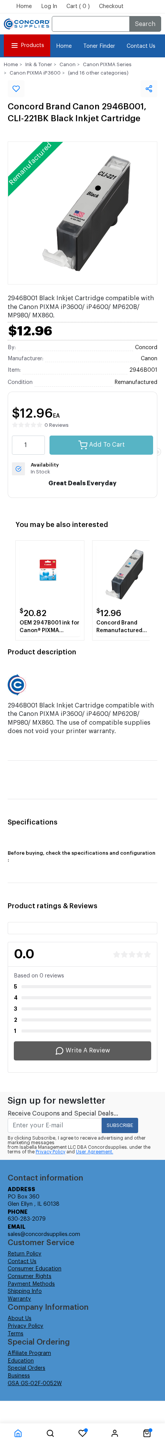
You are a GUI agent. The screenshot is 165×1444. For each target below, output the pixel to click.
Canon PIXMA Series (107, 64)
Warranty (19, 1299)
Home (24, 6)
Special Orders (26, 1368)
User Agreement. (94, 1152)
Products (32, 45)
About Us (19, 1318)
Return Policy (24, 1254)
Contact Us (141, 46)
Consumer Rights (29, 1276)
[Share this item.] (148, 88)
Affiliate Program (29, 1353)
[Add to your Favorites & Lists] (16, 88)
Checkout (111, 6)
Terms (15, 1334)
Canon (67, 64)
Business (19, 1376)
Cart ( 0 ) (78, 6)
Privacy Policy (50, 1152)
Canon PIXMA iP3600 (35, 72)
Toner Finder (99, 46)
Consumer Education (34, 1269)
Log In (49, 6)
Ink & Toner (38, 64)
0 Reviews (57, 425)
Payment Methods (31, 1284)
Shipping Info (25, 1291)
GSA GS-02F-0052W (35, 1383)
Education (21, 1361)
